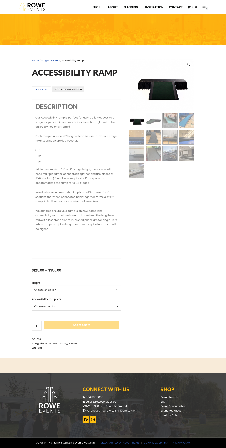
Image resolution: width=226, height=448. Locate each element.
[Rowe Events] (32, 7)
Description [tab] (41, 89)
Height (36, 283)
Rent (39, 347)
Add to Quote (81, 325)
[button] (101, 7)
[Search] (196, 7)
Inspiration (154, 7)
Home (35, 60)
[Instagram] (93, 419)
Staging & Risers (50, 60)
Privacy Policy (181, 442)
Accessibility (51, 343)
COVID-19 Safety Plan (156, 442)
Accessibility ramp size (46, 299)
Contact (176, 7)
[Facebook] (86, 419)
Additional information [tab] (68, 89)
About (113, 7)
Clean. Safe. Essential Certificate (119, 442)
